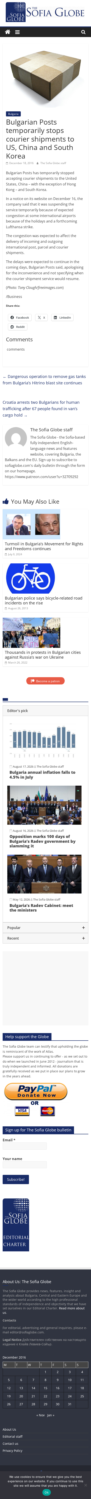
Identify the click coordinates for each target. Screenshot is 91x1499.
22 (45, 1396)
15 (45, 1388)
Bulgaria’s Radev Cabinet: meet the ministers (41, 908)
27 (21, 1404)
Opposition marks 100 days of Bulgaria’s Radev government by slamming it (42, 841)
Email (9, 1140)
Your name (12, 1158)
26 (9, 1404)
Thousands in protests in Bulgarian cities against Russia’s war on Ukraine (43, 655)
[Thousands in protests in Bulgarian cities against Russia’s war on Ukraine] (31, 620)
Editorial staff (12, 1436)
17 (70, 1388)
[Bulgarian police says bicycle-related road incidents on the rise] (31, 566)
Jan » (50, 1415)
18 (82, 1388)
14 (33, 1388)
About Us (9, 1429)
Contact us (10, 1443)
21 (33, 1396)
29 (45, 1404)
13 (21, 1388)
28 (33, 1404)
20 (21, 1396)
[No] (85, 1485)
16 (57, 1388)
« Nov (40, 1415)
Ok (47, 1492)
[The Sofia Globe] (8, 32)
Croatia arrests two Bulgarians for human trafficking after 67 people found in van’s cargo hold (41, 409)
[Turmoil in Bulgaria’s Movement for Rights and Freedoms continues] (31, 511)
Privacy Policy (12, 1451)
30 (57, 1404)
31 (70, 1404)
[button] (45, 710)
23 (57, 1396)
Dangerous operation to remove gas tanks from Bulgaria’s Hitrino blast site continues (44, 379)
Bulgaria (13, 114)
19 (9, 1396)
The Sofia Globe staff (53, 163)
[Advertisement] (45, 988)
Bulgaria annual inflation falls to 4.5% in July (42, 775)
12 (9, 1388)
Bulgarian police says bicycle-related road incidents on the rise (43, 600)
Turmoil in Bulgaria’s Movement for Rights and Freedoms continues (44, 546)
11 (82, 1380)
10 (70, 1380)
